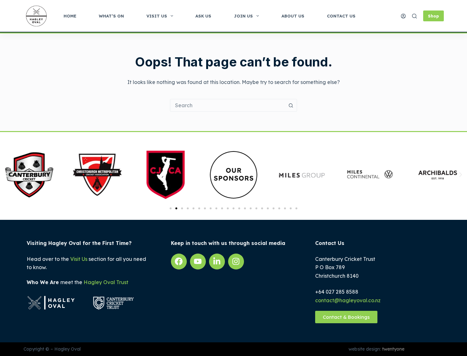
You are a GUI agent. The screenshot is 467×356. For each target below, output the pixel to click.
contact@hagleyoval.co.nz (348, 300)
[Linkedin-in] (217, 261)
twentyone (392, 349)
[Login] (403, 16)
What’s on (111, 15)
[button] (6, 174)
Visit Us (156, 15)
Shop (433, 15)
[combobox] (227, 105)
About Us (292, 15)
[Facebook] (179, 261)
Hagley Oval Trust (106, 282)
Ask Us (203, 15)
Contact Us (341, 15)
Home (70, 15)
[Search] (414, 16)
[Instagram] (236, 261)
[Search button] (291, 105)
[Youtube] (198, 261)
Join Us (243, 15)
